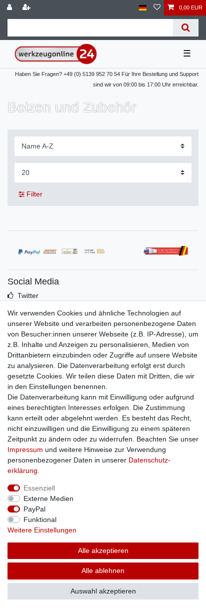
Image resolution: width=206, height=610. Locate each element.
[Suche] (185, 27)
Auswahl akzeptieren (103, 591)
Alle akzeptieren (103, 550)
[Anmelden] (11, 8)
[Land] (143, 8)
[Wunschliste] (157, 8)
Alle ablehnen (103, 570)
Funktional (40, 520)
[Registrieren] (27, 8)
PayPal (35, 509)
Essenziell (39, 488)
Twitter (28, 296)
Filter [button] (34, 194)
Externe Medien (49, 498)
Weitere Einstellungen (42, 530)
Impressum (25, 450)
